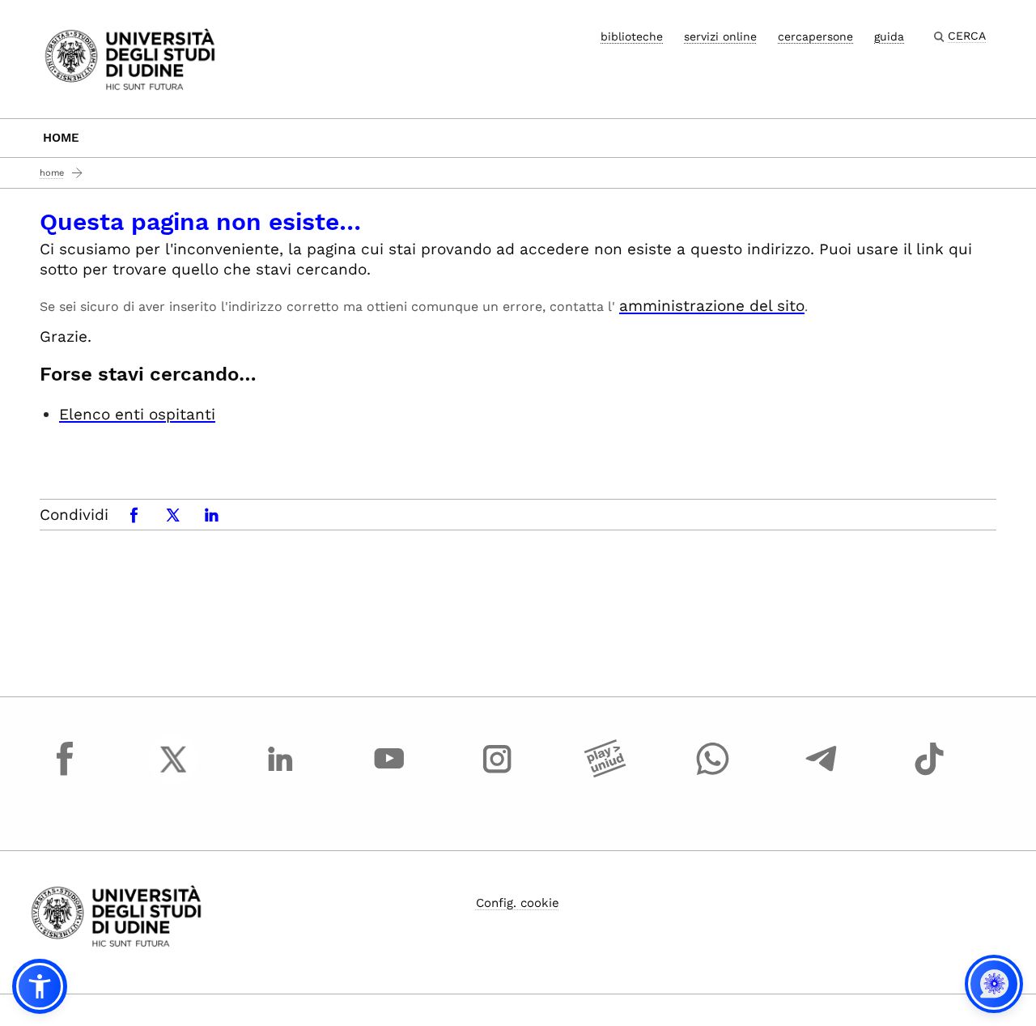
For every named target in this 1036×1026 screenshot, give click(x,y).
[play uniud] (605, 774)
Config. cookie (517, 903)
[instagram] (497, 774)
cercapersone (815, 36)
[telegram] (821, 774)
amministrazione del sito (712, 305)
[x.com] (173, 774)
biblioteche (632, 36)
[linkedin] (281, 774)
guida (889, 36)
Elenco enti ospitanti (137, 414)
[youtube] (389, 774)
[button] (39, 986)
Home (61, 137)
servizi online (720, 36)
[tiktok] (929, 774)
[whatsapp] (713, 774)
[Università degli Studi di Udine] (130, 58)
